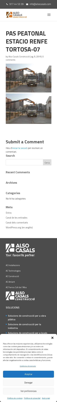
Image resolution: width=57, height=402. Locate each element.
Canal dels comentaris (17, 222)
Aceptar (28, 374)
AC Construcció (12, 276)
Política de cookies (14, 398)
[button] (52, 337)
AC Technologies (13, 270)
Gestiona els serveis (28, 366)
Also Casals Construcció (19, 56)
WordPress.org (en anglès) (19, 227)
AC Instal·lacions (13, 265)
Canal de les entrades (16, 217)
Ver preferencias (29, 391)
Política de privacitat (32, 398)
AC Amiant (10, 281)
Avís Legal (46, 398)
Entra (8, 212)
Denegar (28, 382)
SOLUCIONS (12, 307)
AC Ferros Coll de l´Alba (16, 287)
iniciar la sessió (19, 148)
